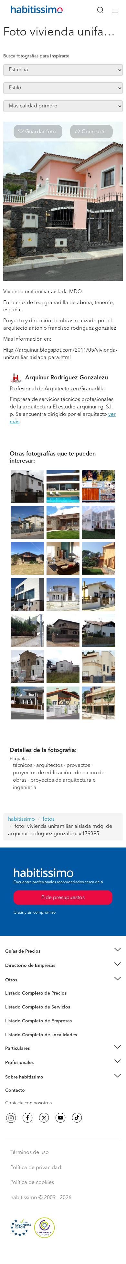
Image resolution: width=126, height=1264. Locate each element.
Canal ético (16, 1091)
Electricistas (17, 1019)
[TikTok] (77, 1118)
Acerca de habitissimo (28, 1085)
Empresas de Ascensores (31, 973)
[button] (63, 951)
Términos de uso (29, 1152)
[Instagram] (11, 1118)
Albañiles (15, 1025)
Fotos (10, 1000)
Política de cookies (32, 1182)
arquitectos (49, 765)
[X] (44, 1118)
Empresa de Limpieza (27, 980)
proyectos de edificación (42, 773)
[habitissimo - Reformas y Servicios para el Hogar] (29, 11)
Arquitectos (17, 1031)
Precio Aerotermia (24, 965)
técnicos (22, 765)
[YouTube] (60, 1118)
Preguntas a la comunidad (31, 994)
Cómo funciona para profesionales (41, 1070)
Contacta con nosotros (28, 1103)
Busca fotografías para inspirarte (36, 56)
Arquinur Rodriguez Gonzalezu (66, 378)
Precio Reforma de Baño (30, 959)
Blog (10, 988)
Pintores (13, 1012)
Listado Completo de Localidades (41, 1035)
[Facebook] (27, 1118)
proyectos (78, 765)
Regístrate (15, 1062)
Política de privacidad (35, 1167)
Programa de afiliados (27, 1098)
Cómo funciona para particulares (39, 1056)
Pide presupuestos (63, 1253)
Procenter (15, 1007)
